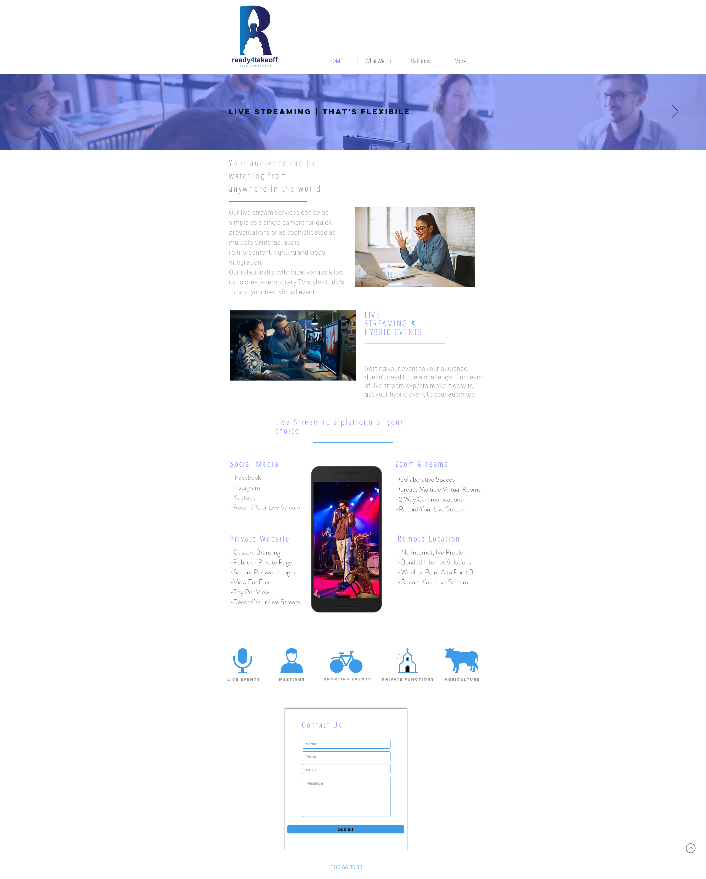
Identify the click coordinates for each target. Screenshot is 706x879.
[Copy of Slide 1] (353, 136)
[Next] (675, 112)
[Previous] (31, 112)
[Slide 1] (348, 136)
